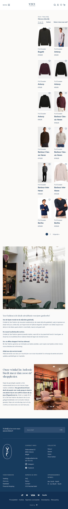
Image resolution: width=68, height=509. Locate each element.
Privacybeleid (13, 500)
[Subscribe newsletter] (61, 430)
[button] (48, 406)
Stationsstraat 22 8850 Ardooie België (30, 451)
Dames (50, 452)
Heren (49, 454)
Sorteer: (48, 22)
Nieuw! (50, 449)
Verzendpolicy (45, 500)
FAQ (26, 478)
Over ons (5, 481)
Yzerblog (5, 478)
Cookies (21, 500)
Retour (27, 481)
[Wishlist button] (49, 28)
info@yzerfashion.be (31, 458)
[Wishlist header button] (61, 5)
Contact (27, 484)
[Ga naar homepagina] (32, 5)
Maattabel (6, 484)
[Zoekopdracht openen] (55, 5)
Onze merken (52, 457)
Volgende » (56, 234)
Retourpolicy (55, 500)
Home (39, 17)
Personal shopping (8, 486)
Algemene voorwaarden (32, 500)
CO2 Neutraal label (31, 486)
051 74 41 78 (28, 461)
